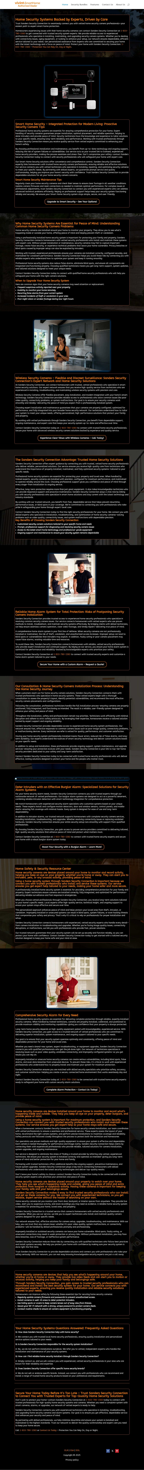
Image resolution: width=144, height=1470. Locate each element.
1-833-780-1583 (68, 428)
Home (65, 5)
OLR (66, 1450)
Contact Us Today (48, 1430)
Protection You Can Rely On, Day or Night (51, 47)
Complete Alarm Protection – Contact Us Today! (72, 1089)
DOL (78, 1450)
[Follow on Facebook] (108, 1451)
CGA (72, 1450)
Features (94, 5)
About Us (120, 5)
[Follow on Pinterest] (117, 1451)
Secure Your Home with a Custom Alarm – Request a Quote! (72, 664)
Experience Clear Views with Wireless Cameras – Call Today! (72, 438)
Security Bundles (79, 5)
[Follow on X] (112, 1451)
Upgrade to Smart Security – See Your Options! (72, 201)
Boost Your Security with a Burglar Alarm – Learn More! (72, 847)
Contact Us (107, 5)
